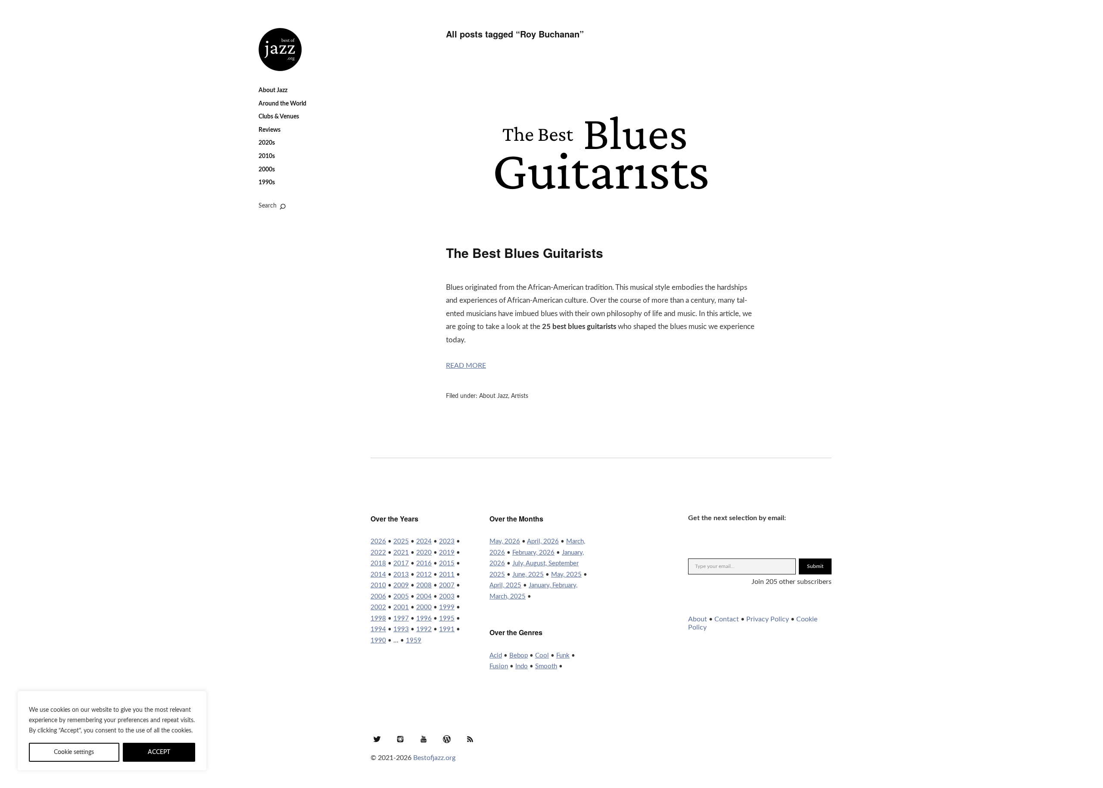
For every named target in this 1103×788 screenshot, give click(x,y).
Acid (495, 655)
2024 (424, 541)
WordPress (447, 739)
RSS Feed (470, 739)
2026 (378, 541)
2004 (424, 596)
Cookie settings (74, 752)
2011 (447, 574)
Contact (726, 619)
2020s (267, 143)
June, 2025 (528, 574)
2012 (424, 574)
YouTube (423, 739)
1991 (447, 629)
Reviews (269, 130)
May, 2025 (566, 574)
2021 (401, 552)
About (697, 619)
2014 (378, 574)
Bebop (518, 655)
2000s (267, 170)
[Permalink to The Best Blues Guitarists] (601, 222)
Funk (563, 655)
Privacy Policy (767, 619)
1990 (378, 640)
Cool (542, 655)
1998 (378, 618)
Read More (466, 365)
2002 (378, 607)
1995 (447, 618)
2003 (447, 596)
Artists (519, 396)
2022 (378, 552)
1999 (447, 607)
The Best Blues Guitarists (524, 252)
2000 (424, 607)
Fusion (498, 666)
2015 (447, 563)
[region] (112, 731)
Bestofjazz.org (434, 757)
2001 (401, 607)
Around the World (282, 104)
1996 (424, 618)
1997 (401, 618)
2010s (267, 156)
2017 (401, 563)
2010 (378, 585)
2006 (378, 596)
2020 (424, 552)
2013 (401, 574)
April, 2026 (543, 541)
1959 (413, 640)
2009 (401, 585)
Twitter (377, 739)
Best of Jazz (280, 49)
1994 (378, 629)
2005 (401, 596)
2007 (447, 585)
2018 (378, 563)
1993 (401, 629)
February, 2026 (533, 552)
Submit (815, 566)
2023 (447, 541)
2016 (424, 563)
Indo (521, 666)
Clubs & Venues (279, 117)
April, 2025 (505, 585)
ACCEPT (159, 752)
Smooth (546, 666)
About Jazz (273, 90)
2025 (401, 541)
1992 (424, 629)
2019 (447, 552)
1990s (267, 183)
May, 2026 (504, 541)
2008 (424, 585)
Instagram (400, 739)
